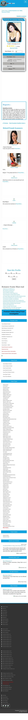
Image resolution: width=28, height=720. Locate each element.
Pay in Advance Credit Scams (8, 403)
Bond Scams (5, 523)
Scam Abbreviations (6, 630)
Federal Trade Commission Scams (9, 477)
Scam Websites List (6, 685)
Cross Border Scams (7, 509)
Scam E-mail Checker (7, 368)
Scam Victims (5, 622)
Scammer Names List (7, 634)
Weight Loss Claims (6, 396)
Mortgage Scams (6, 516)
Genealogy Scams (6, 461)
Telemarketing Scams (7, 467)
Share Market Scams (7, 506)
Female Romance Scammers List (8, 326)
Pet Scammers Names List (7, 665)
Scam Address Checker (7, 363)
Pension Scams (6, 493)
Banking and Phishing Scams (8, 427)
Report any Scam (5, 349)
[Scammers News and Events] (21, 553)
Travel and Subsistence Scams (8, 526)
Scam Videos (4, 342)
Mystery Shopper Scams (7, 400)
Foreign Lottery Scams (7, 394)
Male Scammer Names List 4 (8, 663)
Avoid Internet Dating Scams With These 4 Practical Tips (13, 300)
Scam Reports (4, 338)
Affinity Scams (5, 463)
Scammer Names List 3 (7, 637)
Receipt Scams (6, 490)
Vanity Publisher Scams (7, 454)
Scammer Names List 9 (7, 651)
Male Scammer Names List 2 (8, 659)
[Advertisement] (14, 87)
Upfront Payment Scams (7, 441)
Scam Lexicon (5, 628)
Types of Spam (5, 620)
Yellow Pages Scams (7, 470)
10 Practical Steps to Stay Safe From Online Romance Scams (14, 296)
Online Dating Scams (7, 437)
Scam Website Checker (7, 689)
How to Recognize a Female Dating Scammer (11, 294)
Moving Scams (5, 416)
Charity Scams (5, 433)
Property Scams (6, 496)
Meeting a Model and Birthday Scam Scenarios (11, 303)
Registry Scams (6, 486)
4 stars (13, 273)
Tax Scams (5, 451)
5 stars (8, 273)
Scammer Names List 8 (7, 646)
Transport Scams (6, 397)
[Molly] (14, 32)
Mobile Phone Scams (7, 436)
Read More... (18, 148)
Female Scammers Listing (7, 680)
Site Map (4, 695)
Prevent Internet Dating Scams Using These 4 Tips (12, 297)
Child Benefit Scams (6, 476)
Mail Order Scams (6, 446)
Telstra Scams (5, 469)
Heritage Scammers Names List (8, 668)
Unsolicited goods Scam (7, 453)
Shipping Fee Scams (7, 497)
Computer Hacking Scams (8, 439)
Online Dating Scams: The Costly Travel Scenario (12, 307)
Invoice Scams (5, 513)
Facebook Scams (6, 387)
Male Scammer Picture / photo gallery (9, 351)
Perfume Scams (6, 424)
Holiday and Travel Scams (8, 430)
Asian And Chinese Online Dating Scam (10, 293)
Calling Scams (5, 484)
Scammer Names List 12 (7, 656)
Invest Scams (5, 399)
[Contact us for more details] (20, 596)
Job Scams (5, 456)
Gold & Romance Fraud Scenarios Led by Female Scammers (14, 301)
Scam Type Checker (6, 374)
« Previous (5, 123)
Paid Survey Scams (6, 423)
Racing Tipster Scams (7, 521)
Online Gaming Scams (7, 450)
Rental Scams (5, 434)
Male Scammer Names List (8, 658)
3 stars (19, 273)
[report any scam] (2, 355)
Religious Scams (6, 393)
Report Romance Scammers (7, 347)
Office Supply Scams (7, 491)
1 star (16, 276)
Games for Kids (6, 535)
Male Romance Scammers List (7, 328)
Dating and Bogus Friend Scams (9, 464)
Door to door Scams (6, 443)
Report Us (4, 617)
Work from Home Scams (7, 410)
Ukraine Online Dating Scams (8, 304)
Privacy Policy (5, 702)
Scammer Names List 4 (7, 639)
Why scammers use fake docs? (8, 290)
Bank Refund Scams (7, 444)
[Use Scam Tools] (22, 581)
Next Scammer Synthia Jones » (17, 123)
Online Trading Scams (7, 429)
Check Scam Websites (7, 376)
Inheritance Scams (6, 494)
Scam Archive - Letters (6, 345)
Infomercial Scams (6, 511)
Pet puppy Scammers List (6, 330)
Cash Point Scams (6, 503)
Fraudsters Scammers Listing (8, 676)
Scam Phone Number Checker (8, 372)
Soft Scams (5, 466)
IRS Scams (5, 473)
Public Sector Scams (7, 520)
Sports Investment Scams (7, 481)
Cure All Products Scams (7, 407)
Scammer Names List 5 (7, 641)
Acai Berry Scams (6, 409)
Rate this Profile (13, 48)
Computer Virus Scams (7, 426)
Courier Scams (5, 507)
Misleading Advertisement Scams (9, 474)
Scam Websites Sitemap (7, 687)
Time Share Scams (6, 524)
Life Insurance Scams (7, 514)
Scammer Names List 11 (7, 654)
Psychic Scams (6, 519)
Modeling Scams (6, 414)
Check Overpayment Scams (8, 406)
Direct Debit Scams (6, 500)
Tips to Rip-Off (5, 690)
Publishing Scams (6, 420)
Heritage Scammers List (6, 334)
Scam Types (5, 612)
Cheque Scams (6, 487)
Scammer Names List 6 (7, 643)
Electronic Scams (6, 510)
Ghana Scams (5, 384)
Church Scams (5, 413)
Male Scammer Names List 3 (8, 661)
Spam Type (5, 613)
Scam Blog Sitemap (6, 704)
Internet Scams (5, 389)
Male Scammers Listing (7, 678)
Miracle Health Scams (7, 471)
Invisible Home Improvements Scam (9, 419)
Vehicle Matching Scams (7, 501)
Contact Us (5, 610)
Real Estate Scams (6, 417)
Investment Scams (6, 440)
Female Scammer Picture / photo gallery (9, 353)
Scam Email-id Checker (7, 370)
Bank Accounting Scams (7, 504)
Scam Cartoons (4, 340)
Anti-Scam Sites (6, 698)
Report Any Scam (6, 683)
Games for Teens (6, 536)
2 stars (11, 276)
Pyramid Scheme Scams (7, 404)
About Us (4, 608)
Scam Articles (5, 697)
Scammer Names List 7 (7, 644)
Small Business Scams (7, 483)
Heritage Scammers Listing (8, 673)
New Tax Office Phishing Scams (9, 447)
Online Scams (5, 10)
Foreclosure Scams (6, 499)
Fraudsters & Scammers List (7, 336)
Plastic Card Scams (6, 517)
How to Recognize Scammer (8, 291)
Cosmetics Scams (6, 459)
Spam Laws (5, 615)
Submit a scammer (21, 16)
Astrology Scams (6, 457)
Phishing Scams (6, 390)
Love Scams (5, 386)
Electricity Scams (6, 480)
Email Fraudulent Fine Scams (8, 460)
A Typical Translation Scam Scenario (9, 306)
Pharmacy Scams (6, 479)
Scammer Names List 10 (7, 652)
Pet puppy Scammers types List (7, 332)
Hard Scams (5, 489)
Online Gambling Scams (7, 449)
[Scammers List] (22, 567)
